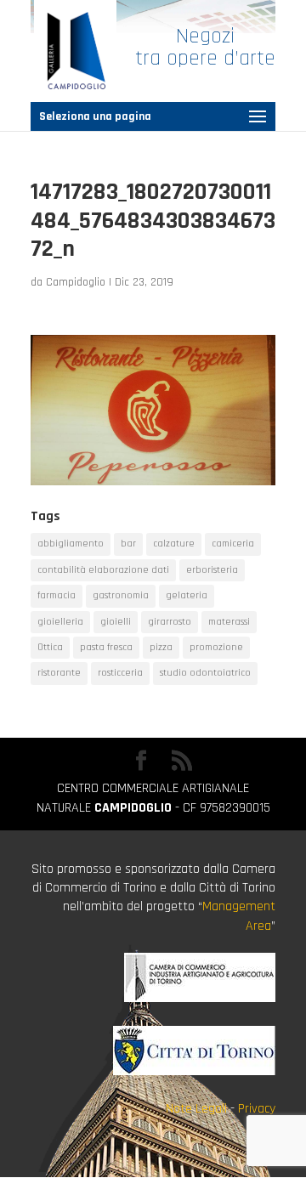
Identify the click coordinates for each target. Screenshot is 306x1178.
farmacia (56, 595)
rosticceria (120, 672)
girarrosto (169, 621)
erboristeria (212, 570)
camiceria (233, 543)
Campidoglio (75, 282)
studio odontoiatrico (205, 672)
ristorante (59, 672)
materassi (229, 621)
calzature (174, 543)
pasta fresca (106, 647)
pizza (161, 647)
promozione (216, 647)
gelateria (186, 595)
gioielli (115, 621)
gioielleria (60, 621)
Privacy (256, 1109)
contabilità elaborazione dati (103, 570)
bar (128, 543)
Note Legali (196, 1109)
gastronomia (121, 595)
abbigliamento (70, 543)
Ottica (50, 647)
